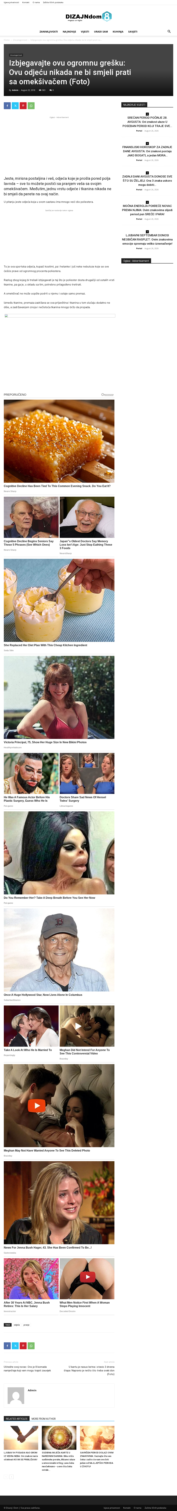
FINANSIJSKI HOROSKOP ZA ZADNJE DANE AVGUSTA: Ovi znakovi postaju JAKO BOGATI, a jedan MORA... (147, 151)
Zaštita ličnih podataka (53, 2)
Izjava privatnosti (11, 2)
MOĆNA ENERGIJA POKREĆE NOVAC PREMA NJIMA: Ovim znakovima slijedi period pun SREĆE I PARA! (147, 210)
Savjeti (132, 31)
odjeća (17, 1324)
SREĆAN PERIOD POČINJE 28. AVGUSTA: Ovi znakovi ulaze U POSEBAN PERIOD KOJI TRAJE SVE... (147, 122)
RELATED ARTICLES (16, 1418)
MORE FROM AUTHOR (44, 1418)
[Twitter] (15, 105)
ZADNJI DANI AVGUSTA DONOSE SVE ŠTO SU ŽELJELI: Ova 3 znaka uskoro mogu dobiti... (147, 180)
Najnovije (69, 31)
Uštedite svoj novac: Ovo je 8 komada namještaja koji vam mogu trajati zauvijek (27, 1368)
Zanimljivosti (49, 31)
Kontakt (25, 2)
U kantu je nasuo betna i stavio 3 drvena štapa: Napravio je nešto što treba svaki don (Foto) (89, 1370)
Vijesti (85, 31)
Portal (139, 130)
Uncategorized (20, 39)
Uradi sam (101, 31)
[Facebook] (7, 105)
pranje (26, 1324)
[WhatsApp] (31, 105)
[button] (169, 32)
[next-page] (11, 1477)
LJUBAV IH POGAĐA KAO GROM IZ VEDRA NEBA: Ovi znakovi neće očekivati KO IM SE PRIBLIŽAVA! (21, 1456)
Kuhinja (118, 31)
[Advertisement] (59, 143)
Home (7, 39)
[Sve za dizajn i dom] (88, 16)
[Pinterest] (23, 105)
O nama (36, 2)
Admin (15, 90)
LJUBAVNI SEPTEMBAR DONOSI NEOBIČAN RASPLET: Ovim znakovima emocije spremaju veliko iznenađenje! (147, 239)
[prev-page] (6, 1477)
